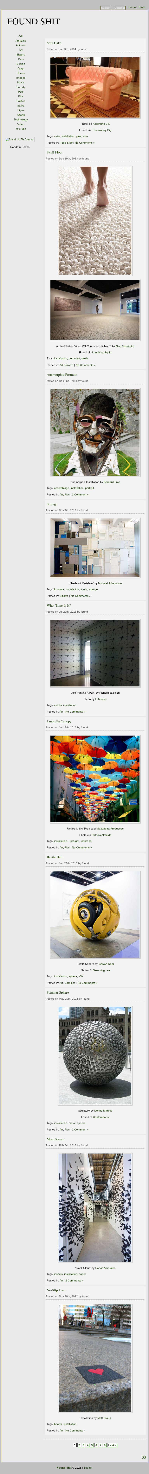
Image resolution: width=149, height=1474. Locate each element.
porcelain (74, 358)
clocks (58, 705)
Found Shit (33, 21)
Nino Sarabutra (125, 346)
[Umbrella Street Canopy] (95, 822)
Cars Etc (70, 982)
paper (82, 1273)
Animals (21, 45)
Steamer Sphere (58, 992)
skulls (84, 358)
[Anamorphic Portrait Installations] (95, 476)
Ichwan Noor (106, 963)
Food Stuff (66, 142)
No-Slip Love (56, 1290)
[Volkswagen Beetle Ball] (95, 958)
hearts (58, 1423)
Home (132, 7)
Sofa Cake (54, 42)
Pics (20, 96)
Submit (105, 7)
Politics (20, 100)
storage (93, 589)
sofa (85, 136)
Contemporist (101, 1117)
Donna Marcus (103, 1110)
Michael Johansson (110, 583)
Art (21, 49)
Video (20, 124)
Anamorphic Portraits (62, 374)
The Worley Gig (101, 130)
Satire (20, 105)
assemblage (61, 487)
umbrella (86, 840)
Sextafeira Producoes (110, 828)
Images (20, 77)
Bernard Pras (112, 481)
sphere (73, 976)
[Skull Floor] (95, 275)
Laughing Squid (101, 352)
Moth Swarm (56, 1139)
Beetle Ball (54, 857)
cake (57, 136)
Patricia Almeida (101, 834)
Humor (21, 73)
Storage (52, 504)
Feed (142, 7)
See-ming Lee (101, 970)
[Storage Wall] (95, 577)
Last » (112, 1445)
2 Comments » (74, 1280)
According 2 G (101, 123)
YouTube (20, 128)
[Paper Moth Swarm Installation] (95, 1262)
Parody (20, 87)
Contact (119, 7)
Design (20, 63)
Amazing (21, 40)
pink (78, 136)
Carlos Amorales (105, 1267)
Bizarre (20, 54)
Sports (21, 114)
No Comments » (85, 142)
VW (81, 976)
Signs (20, 110)
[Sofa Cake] (95, 118)
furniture (59, 589)
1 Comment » (80, 494)
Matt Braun (104, 1417)
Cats (21, 59)
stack (84, 589)
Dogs (21, 68)
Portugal (74, 840)
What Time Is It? (59, 605)
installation (68, 136)
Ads (20, 36)
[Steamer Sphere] (95, 1105)
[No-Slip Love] (95, 1412)
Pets (20, 91)
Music (20, 82)
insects (58, 1273)
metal (72, 1122)
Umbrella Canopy (59, 721)
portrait (89, 487)
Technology (21, 119)
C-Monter (101, 699)
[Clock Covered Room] (95, 687)
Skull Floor (55, 152)
